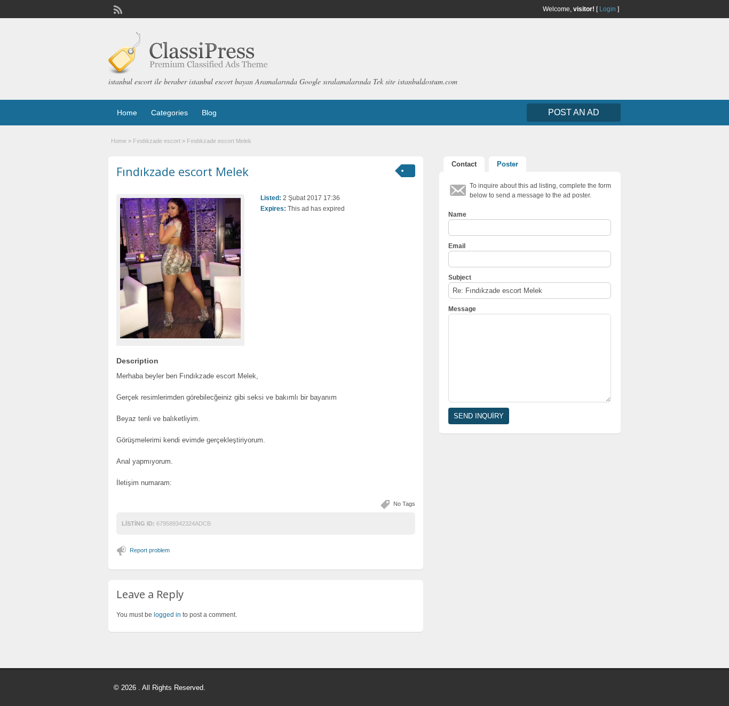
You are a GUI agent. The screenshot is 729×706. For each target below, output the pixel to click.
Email (456, 246)
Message (462, 309)
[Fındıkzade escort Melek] (180, 268)
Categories (169, 112)
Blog (209, 112)
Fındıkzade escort (156, 141)
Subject (459, 277)
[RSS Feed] (117, 8)
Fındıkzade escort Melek (182, 171)
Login (607, 9)
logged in (167, 614)
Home (127, 112)
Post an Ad (573, 112)
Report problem (150, 550)
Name (457, 214)
